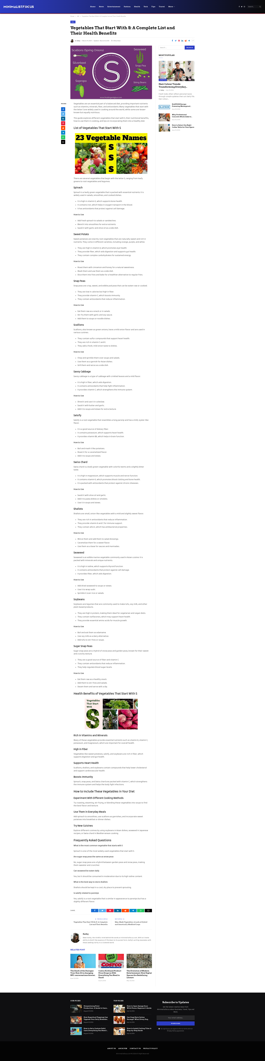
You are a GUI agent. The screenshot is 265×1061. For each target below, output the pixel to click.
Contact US (135, 1048)
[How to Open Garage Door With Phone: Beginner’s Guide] (119, 1009)
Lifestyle (163, 80)
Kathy (78, 40)
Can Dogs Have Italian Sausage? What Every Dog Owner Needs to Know (137, 1018)
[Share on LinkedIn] (182, 40)
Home (92, 7)
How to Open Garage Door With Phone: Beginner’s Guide (139, 1007)
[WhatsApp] (63, 137)
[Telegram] (63, 133)
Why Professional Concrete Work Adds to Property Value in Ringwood (181, 116)
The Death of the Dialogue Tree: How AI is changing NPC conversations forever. (82, 973)
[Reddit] (63, 128)
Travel (162, 7)
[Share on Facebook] (172, 40)
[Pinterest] (63, 123)
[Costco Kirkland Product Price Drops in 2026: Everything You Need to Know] (111, 961)
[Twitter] (63, 114)
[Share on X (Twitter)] (175, 40)
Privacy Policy (171, 1031)
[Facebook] (63, 109)
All (72, 22)
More (170, 7)
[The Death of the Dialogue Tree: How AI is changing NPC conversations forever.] (83, 961)
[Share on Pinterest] (179, 40)
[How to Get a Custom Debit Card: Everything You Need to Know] (76, 1031)
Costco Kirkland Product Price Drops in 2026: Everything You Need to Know (109, 974)
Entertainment (113, 7)
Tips (153, 7)
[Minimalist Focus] (18, 6)
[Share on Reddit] (185, 40)
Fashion (127, 7)
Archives (122, 1048)
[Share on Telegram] (188, 40)
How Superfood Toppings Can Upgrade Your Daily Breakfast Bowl (96, 1018)
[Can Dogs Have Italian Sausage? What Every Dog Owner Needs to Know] (119, 1020)
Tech (146, 7)
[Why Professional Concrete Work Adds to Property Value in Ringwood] (164, 117)
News (101, 7)
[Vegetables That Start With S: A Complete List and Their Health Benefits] (111, 72)
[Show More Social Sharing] (193, 40)
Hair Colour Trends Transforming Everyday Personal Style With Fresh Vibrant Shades (173, 85)
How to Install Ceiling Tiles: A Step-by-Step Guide (139, 1029)
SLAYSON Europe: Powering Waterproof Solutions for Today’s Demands (181, 105)
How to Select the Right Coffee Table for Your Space (183, 126)
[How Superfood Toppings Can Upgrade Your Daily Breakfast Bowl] (76, 1020)
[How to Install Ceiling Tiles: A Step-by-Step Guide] (119, 1031)
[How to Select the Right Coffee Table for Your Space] (164, 128)
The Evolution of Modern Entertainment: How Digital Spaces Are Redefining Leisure (139, 974)
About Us (111, 1048)
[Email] (63, 142)
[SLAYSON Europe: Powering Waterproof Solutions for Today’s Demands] (164, 107)
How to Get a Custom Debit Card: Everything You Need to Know (96, 1030)
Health (137, 7)
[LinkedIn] (63, 119)
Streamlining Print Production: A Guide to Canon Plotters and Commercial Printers (96, 1007)
